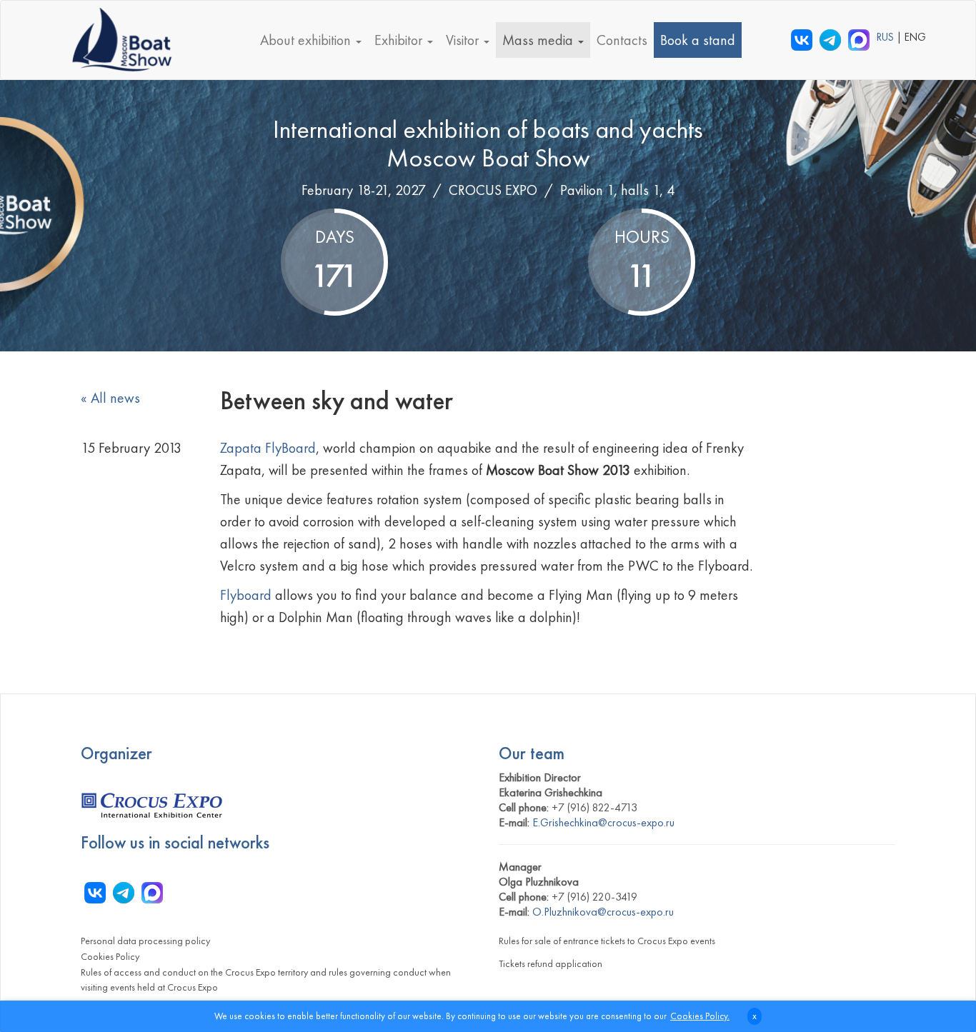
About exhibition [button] (307, 40)
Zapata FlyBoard (268, 448)
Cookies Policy (110, 956)
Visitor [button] (464, 40)
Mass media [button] (539, 40)
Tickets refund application (550, 963)
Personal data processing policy (145, 940)
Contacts (622, 40)
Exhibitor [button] (400, 40)
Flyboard (247, 595)
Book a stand (697, 40)
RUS (887, 37)
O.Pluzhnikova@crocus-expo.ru (603, 911)
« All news (110, 398)
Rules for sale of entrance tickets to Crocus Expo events (607, 940)
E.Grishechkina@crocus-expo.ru (603, 822)
